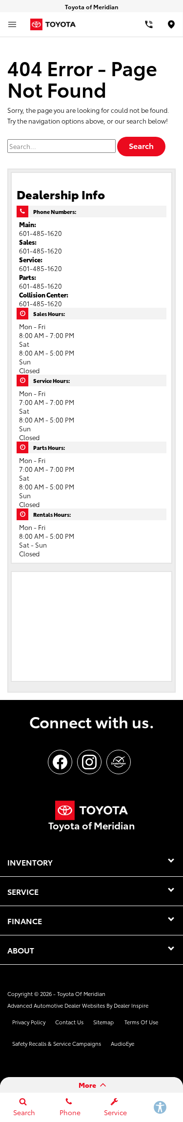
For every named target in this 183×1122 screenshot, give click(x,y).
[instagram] (89, 762)
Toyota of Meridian (81, 993)
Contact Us (69, 1022)
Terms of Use (141, 1022)
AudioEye (122, 1043)
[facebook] (60, 762)
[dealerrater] (118, 762)
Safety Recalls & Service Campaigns (56, 1043)
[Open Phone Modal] (148, 24)
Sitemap (103, 1022)
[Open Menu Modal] (12, 24)
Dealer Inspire (131, 1005)
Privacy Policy (28, 1022)
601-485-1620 (40, 233)
